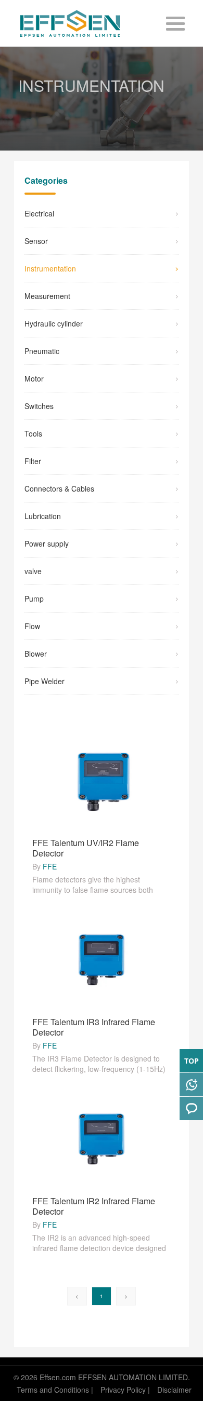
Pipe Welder (44, 681)
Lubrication (42, 516)
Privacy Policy (123, 1389)
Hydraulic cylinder (53, 323)
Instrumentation (50, 268)
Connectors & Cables (59, 488)
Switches (39, 406)
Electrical (39, 213)
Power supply (46, 543)
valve (33, 571)
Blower (35, 653)
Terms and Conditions (53, 1389)
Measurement (47, 296)
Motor (34, 378)
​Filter (32, 461)
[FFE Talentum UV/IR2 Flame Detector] (101, 780)
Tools (33, 433)
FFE (50, 866)
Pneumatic (41, 351)
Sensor (36, 241)
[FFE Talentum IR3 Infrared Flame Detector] (101, 959)
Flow (32, 626)
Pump (34, 598)
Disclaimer (174, 1389)
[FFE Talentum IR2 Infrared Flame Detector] (101, 1138)
